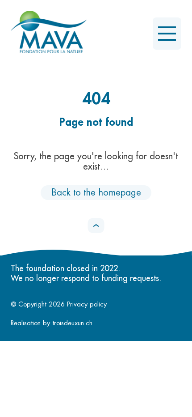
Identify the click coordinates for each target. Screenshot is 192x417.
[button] (96, 225)
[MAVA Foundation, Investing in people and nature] (49, 33)
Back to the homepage (96, 192)
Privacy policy (87, 304)
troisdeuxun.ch (73, 323)
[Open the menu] (167, 33)
